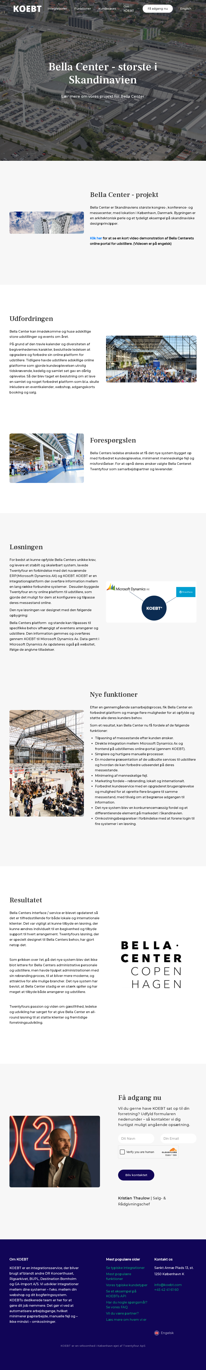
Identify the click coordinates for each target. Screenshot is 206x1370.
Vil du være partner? (122, 1313)
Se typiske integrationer (125, 1268)
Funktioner (82, 8)
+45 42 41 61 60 (166, 1290)
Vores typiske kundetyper (126, 1285)
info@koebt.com (168, 1285)
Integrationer (57, 8)
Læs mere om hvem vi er (126, 1320)
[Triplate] (27, 8)
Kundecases (107, 8)
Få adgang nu (158, 8)
